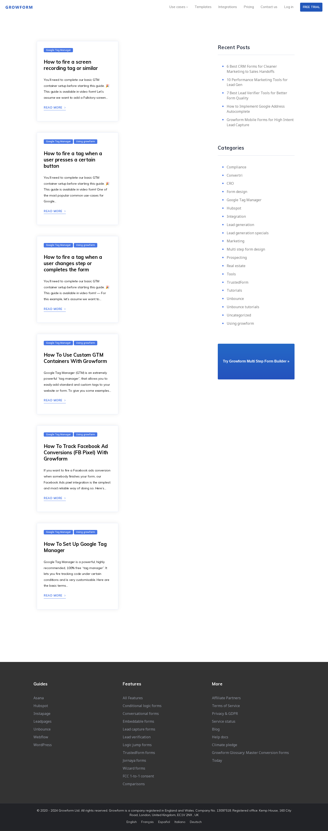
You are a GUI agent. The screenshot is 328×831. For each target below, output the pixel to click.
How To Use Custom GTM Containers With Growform (75, 358)
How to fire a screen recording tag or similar (71, 65)
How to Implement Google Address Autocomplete (256, 109)
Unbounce (235, 298)
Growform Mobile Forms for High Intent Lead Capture (260, 122)
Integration (236, 216)
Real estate (236, 265)
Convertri (235, 175)
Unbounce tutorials (243, 306)
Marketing (235, 241)
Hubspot (234, 208)
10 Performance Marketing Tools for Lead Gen (257, 82)
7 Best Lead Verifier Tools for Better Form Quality (257, 95)
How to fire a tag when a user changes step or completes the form (73, 263)
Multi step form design (246, 249)
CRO (230, 183)
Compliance (236, 167)
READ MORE (53, 107)
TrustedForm (237, 282)
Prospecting (237, 257)
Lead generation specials (248, 232)
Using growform (240, 323)
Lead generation (240, 224)
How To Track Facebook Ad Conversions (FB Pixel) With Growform (76, 452)
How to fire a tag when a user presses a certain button (73, 159)
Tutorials (234, 290)
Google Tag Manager (244, 199)
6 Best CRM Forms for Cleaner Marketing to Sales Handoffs (252, 69)
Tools (231, 274)
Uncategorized (239, 315)
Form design (237, 191)
